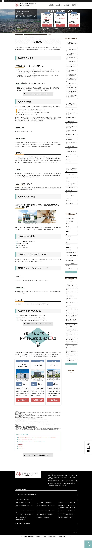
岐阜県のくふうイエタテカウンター (71, 292)
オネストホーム (69, 268)
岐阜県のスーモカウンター (71, 312)
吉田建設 (67, 223)
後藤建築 (67, 265)
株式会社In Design (69, 236)
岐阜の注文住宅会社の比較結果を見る (39, 93)
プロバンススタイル (70, 195)
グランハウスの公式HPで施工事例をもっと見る (22, 400)
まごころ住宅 (68, 239)
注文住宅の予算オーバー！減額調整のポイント (71, 338)
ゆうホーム (68, 244)
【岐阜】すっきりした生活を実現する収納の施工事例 (71, 88)
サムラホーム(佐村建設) (70, 263)
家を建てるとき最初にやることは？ (71, 342)
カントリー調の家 (69, 203)
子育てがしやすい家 (70, 121)
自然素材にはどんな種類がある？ (71, 352)
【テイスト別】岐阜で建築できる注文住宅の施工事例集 (71, 170)
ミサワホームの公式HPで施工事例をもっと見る (53, 400)
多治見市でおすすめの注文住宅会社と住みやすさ (24, 506)
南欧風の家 (68, 180)
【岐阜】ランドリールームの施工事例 (71, 71)
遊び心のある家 (69, 136)
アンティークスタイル (70, 187)
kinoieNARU (68, 247)
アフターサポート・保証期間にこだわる (71, 127)
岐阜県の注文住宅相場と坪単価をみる (26, 439)
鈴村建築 (20, 446)
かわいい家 (68, 148)
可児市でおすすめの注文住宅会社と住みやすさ (45, 506)
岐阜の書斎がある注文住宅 (71, 151)
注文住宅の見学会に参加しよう (71, 356)
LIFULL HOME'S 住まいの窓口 (71, 306)
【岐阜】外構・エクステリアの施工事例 (71, 84)
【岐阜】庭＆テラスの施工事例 (71, 58)
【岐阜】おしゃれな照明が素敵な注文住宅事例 (71, 96)
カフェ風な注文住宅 (70, 146)
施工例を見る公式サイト (47, 25)
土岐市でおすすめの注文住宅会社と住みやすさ (24, 511)
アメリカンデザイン (70, 192)
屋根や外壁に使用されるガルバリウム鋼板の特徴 (71, 359)
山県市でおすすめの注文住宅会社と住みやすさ (45, 515)
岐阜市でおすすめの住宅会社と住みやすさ (24, 502)
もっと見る (71, 271)
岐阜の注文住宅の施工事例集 (71, 38)
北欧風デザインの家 (70, 174)
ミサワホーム (21, 448)
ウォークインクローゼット (71, 154)
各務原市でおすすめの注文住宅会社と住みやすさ (66, 503)
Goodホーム (68, 228)
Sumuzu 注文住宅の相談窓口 (71, 299)
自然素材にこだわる (70, 134)
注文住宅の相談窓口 (70, 295)
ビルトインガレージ (70, 161)
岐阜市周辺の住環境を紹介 (66, 5)
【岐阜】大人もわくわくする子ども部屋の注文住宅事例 (71, 80)
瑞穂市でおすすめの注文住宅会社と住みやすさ (66, 511)
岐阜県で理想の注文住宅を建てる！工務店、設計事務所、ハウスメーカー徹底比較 (37, 437)
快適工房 (20, 444)
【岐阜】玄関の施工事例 (70, 63)
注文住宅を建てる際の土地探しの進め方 (71, 331)
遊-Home (67, 231)
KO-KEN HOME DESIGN (71, 252)
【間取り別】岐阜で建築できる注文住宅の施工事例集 (71, 43)
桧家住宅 (67, 234)
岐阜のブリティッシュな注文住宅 (71, 178)
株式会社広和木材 (69, 221)
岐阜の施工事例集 (51, 5)
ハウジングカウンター (70, 302)
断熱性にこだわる (69, 123)
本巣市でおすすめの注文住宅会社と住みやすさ (24, 515)
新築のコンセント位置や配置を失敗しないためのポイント (71, 321)
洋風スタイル (68, 200)
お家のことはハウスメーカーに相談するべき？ (71, 285)
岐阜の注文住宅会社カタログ (59, 5)
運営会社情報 (71, 370)
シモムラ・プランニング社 (71, 257)
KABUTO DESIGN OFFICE (71, 255)
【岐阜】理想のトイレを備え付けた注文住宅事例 (71, 75)
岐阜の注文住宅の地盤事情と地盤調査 (65, 517)
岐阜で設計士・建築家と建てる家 (71, 131)
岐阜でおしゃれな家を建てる (71, 118)
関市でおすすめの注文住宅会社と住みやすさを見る (39, 323)
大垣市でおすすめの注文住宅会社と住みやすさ (45, 503)
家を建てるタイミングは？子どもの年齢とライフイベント (71, 326)
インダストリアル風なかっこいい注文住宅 (71, 184)
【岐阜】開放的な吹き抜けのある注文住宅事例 (71, 92)
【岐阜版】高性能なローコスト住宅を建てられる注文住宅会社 (71, 113)
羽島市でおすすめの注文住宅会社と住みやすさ (66, 508)
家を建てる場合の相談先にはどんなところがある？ (71, 316)
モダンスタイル (69, 190)
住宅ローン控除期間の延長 (21, 517)
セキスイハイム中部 (70, 218)
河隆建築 (67, 226)
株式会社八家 (68, 249)
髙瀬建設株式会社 (69, 260)
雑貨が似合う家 (69, 139)
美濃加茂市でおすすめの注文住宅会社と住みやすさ (45, 511)
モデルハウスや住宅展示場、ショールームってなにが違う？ (71, 347)
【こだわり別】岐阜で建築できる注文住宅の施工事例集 (71, 105)
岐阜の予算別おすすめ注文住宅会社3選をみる (39, 455)
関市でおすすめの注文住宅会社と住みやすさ (66, 505)
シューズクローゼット (70, 109)
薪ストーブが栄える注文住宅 (71, 143)
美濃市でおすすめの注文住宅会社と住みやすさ (66, 515)
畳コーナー (68, 156)
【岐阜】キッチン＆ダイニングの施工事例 (71, 54)
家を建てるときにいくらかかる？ (71, 334)
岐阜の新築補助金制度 (20, 519)
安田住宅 (67, 242)
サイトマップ (74, 532)
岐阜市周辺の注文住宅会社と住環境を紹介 (23, 499)
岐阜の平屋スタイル (70, 46)
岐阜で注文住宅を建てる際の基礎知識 (71, 279)
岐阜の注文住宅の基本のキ (74, 5)
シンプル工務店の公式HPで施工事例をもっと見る (38, 400)
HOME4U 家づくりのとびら (71, 310)
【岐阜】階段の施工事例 (70, 61)
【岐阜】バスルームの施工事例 (71, 67)
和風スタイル (68, 198)
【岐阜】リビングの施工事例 (71, 50)
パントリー (68, 159)
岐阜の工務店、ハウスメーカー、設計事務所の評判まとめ (31, 441)
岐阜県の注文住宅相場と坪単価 (43, 517)
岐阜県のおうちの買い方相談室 (71, 289)
